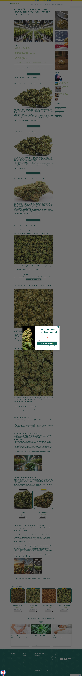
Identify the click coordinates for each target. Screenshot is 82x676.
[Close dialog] (58, 327)
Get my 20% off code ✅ (47, 343)
